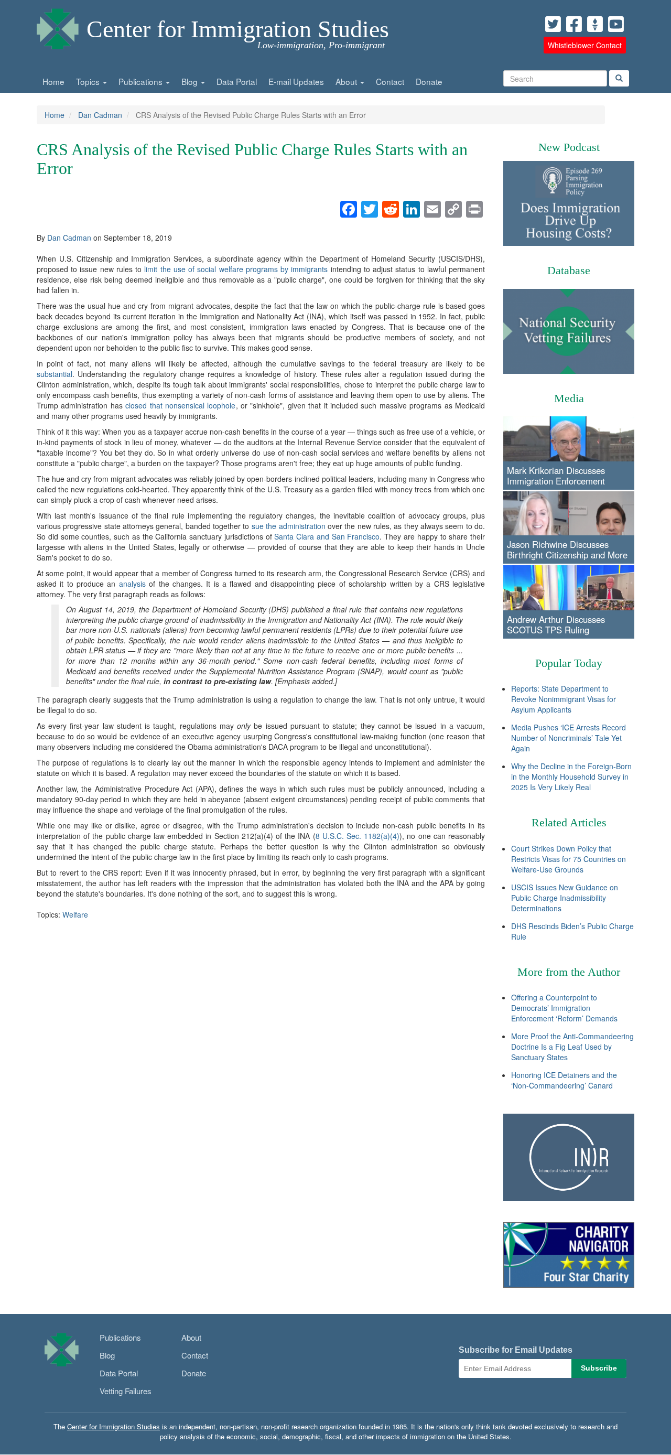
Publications (141, 81)
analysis (132, 583)
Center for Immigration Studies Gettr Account (595, 24)
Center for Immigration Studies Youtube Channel (616, 24)
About (347, 81)
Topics (89, 81)
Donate (429, 81)
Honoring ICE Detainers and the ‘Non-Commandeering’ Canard (564, 1080)
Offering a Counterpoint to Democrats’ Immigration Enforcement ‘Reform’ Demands (564, 1007)
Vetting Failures (125, 1390)
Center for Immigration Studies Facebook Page (574, 24)
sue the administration (289, 526)
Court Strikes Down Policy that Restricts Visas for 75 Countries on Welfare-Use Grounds (568, 859)
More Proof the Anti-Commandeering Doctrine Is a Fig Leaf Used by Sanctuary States (572, 1046)
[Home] (58, 26)
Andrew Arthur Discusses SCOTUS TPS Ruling (556, 624)
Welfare (75, 914)
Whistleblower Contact (585, 45)
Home (53, 81)
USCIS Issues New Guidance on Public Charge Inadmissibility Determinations (564, 897)
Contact (390, 81)
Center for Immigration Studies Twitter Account (553, 24)
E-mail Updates (296, 81)
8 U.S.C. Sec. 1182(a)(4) (358, 836)
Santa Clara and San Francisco (327, 536)
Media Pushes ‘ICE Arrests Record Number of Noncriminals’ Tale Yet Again (568, 737)
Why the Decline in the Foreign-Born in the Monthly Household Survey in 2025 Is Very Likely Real (571, 776)
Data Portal (237, 81)
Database (568, 270)
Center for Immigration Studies (237, 29)
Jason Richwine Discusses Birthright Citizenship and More (567, 549)
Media (569, 398)
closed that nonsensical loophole (180, 405)
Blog (190, 81)
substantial (54, 374)
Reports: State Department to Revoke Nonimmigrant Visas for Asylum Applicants (563, 699)
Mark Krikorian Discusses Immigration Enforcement (556, 475)
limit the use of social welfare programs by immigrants (236, 269)
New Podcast (569, 147)
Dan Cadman (100, 115)
